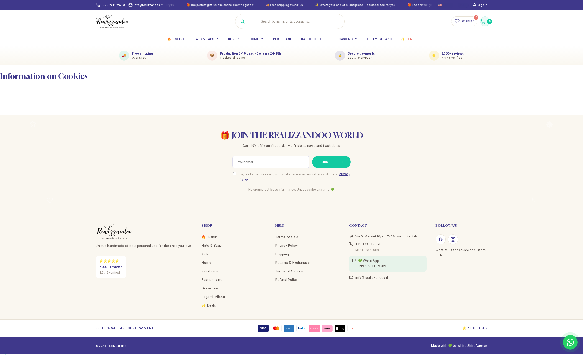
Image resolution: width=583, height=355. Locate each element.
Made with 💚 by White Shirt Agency (459, 345)
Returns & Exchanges (292, 263)
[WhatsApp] (570, 342)
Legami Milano (379, 39)
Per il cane (282, 39)
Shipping (282, 254)
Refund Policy (286, 280)
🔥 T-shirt (175, 39)
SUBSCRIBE (329, 162)
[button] (485, 21)
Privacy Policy (286, 245)
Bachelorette (313, 39)
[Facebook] (441, 239)
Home (254, 39)
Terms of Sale (286, 237)
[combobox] (295, 21)
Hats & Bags (203, 39)
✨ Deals (408, 39)
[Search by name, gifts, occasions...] (242, 21)
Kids (231, 39)
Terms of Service (289, 271)
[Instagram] (453, 239)
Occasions (343, 39)
